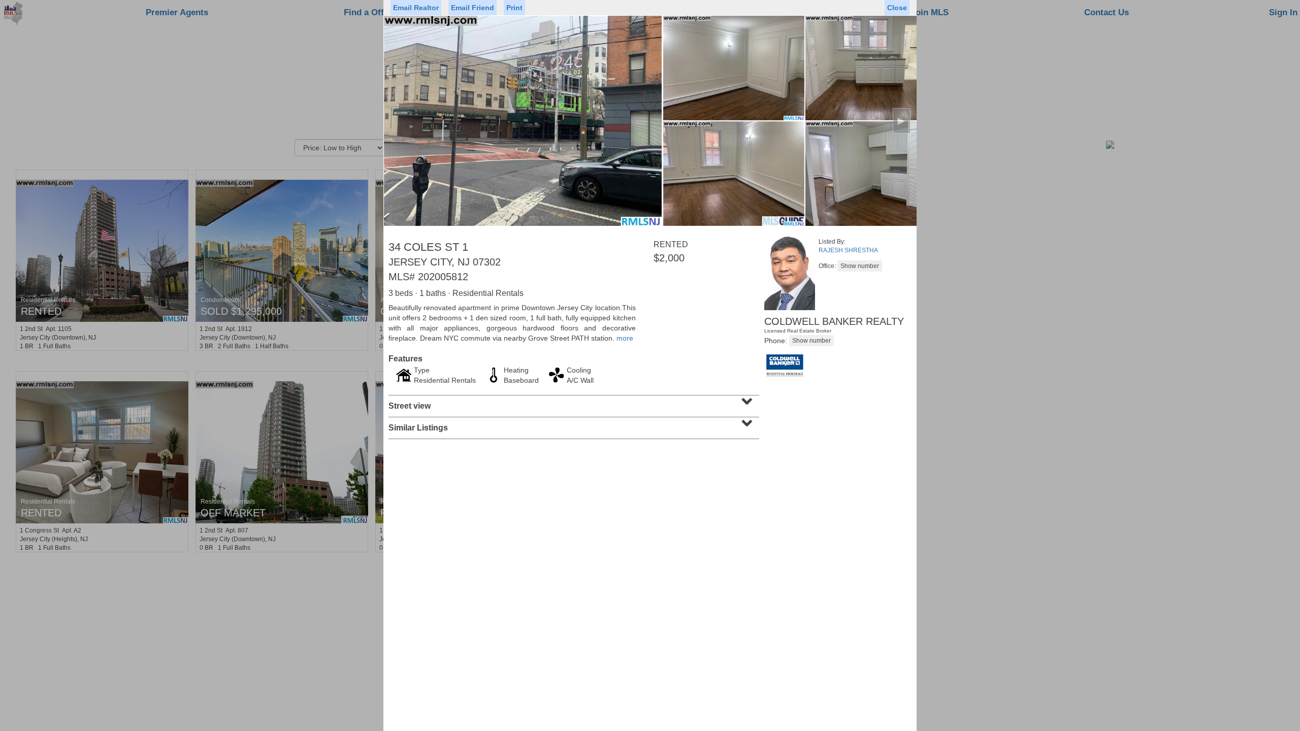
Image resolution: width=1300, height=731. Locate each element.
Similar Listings (572, 424)
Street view (572, 402)
